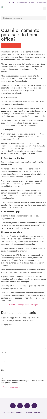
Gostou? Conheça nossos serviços (23, 305)
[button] (44, 8)
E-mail (4, 361)
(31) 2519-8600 (11, 2)
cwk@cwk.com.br (22, 2)
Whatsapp (32, 2)
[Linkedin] (34, 405)
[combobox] (23, 18)
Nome (4, 352)
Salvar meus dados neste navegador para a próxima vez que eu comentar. (22, 381)
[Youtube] (27, 405)
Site (2, 370)
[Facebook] (13, 405)
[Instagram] (20, 405)
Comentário (6, 325)
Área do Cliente (41, 2)
